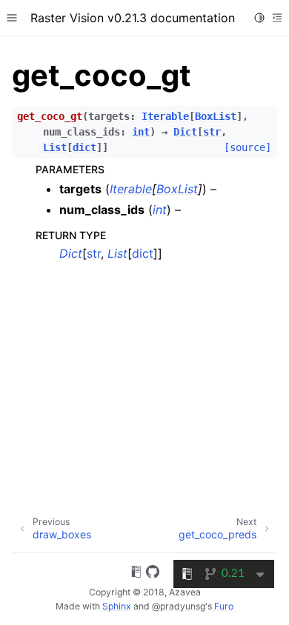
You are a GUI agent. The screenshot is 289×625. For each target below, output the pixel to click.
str (94, 253)
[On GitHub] (152, 574)
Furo (223, 606)
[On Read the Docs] (136, 574)
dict (142, 253)
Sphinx (116, 606)
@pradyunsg (178, 606)
